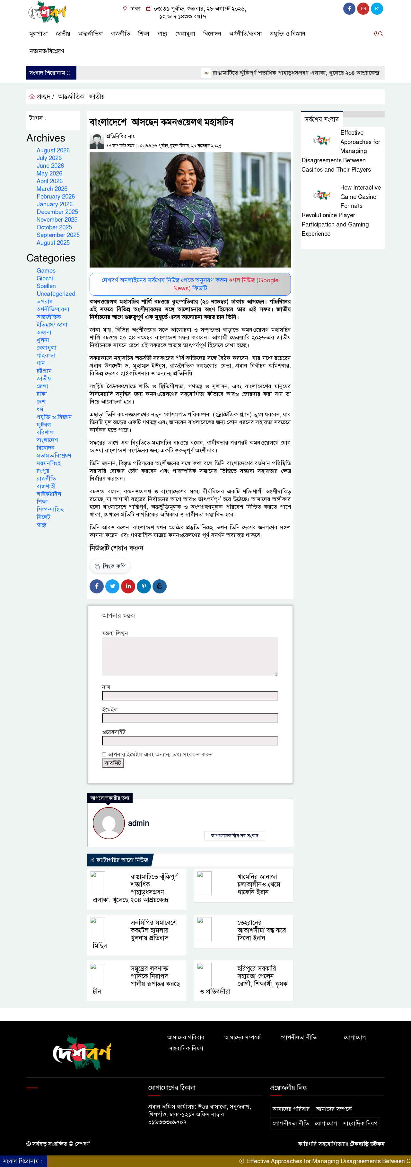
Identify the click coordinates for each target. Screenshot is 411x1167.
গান (41, 363)
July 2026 (49, 158)
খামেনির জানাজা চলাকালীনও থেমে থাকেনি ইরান (259, 884)
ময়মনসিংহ (49, 463)
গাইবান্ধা (46, 355)
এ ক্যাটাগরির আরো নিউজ (119, 860)
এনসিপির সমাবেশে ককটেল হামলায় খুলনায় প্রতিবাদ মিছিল (135, 934)
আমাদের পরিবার (186, 1037)
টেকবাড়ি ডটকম (367, 1143)
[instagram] (377, 9)
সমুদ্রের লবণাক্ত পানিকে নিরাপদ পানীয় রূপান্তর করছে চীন (136, 980)
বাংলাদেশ (47, 440)
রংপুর (43, 470)
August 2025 (53, 242)
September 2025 (58, 235)
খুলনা (43, 340)
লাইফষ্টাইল (49, 494)
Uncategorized (56, 293)
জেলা (42, 386)
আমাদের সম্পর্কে (242, 1037)
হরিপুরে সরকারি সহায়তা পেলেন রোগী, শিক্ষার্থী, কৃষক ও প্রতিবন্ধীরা (243, 980)
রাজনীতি (120, 33)
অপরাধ (45, 301)
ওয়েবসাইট (114, 732)
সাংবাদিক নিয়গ (186, 1048)
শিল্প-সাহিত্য (51, 509)
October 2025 (54, 227)
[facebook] (349, 9)
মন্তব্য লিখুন (115, 633)
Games (46, 270)
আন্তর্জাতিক (90, 33)
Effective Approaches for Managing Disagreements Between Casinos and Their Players (341, 151)
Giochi (45, 278)
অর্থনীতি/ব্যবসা (245, 33)
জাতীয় (63, 33)
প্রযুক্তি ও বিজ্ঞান (287, 33)
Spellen (46, 286)
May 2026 (49, 173)
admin (138, 823)
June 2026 (50, 165)
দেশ (41, 401)
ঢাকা (42, 393)
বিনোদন (212, 33)
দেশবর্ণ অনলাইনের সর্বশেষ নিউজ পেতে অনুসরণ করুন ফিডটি (190, 284)
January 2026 (55, 204)
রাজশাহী (46, 486)
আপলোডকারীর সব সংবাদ (234, 836)
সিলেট (43, 517)
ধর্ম (40, 409)
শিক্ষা (143, 33)
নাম (106, 687)
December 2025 (57, 212)
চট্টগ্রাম (44, 370)
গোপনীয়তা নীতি (298, 1037)
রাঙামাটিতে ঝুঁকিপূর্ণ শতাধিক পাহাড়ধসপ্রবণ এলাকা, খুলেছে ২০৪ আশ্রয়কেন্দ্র (272, 72)
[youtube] (363, 9)
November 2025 (57, 219)
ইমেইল (110, 709)
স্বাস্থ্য (162, 33)
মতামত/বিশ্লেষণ (47, 51)
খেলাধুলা (185, 33)
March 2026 (52, 188)
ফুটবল (44, 424)
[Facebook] (97, 586)
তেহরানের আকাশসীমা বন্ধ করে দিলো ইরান (262, 930)
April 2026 (50, 181)
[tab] (364, 114)
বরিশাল (45, 432)
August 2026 (53, 150)
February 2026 (56, 196)
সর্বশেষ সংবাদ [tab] (322, 119)
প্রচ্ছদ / (44, 97)
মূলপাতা (39, 33)
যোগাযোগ (355, 1037)
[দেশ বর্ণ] (48, 12)
